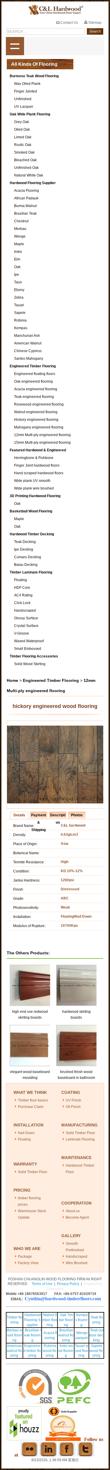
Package (25, 1256)
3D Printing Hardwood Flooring (35, 496)
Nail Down (26, 1133)
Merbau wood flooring (14, 1335)
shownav (15, 46)
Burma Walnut (25, 206)
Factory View (28, 1263)
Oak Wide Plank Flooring (30, 114)
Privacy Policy (68, 1284)
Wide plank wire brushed (34, 488)
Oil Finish (73, 1107)
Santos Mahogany (28, 358)
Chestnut (21, 221)
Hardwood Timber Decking (32, 534)
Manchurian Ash (27, 336)
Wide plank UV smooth (32, 481)
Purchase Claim (30, 1107)
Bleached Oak (25, 160)
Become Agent (77, 1217)
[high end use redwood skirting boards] (30, 967)
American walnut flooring (14, 1351)
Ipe (16, 275)
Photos (77, 815)
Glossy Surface (26, 618)
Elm (17, 259)
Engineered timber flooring (32, 1351)
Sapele (20, 313)
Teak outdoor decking (96, 1335)
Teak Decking (25, 542)
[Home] (55, 10)
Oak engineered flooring (33, 381)
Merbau (20, 229)
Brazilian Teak (25, 213)
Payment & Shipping (38, 816)
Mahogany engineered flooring (38, 427)
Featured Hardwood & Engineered (38, 450)
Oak (17, 267)
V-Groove (21, 633)
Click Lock (22, 603)
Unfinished (22, 99)
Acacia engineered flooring (35, 389)
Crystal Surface (26, 626)
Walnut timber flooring (49, 1320)
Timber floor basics (33, 1100)
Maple (19, 244)
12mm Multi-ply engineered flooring (42, 435)
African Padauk (26, 198)
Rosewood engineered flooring (39, 404)
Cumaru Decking (27, 557)
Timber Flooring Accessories (34, 656)
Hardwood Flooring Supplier (33, 183)
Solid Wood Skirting (29, 664)
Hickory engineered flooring (36, 420)
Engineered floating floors (34, 374)
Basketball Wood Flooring (31, 511)
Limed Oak (22, 137)
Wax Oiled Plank (27, 84)
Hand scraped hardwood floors (38, 473)
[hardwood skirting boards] (77, 967)
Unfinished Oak (26, 168)
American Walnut (27, 343)
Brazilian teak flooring (32, 1335)
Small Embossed (27, 649)
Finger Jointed (25, 91)
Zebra (18, 297)
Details (19, 815)
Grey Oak (21, 122)
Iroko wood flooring (65, 1351)
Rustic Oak (22, 145)
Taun (18, 282)
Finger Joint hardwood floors (37, 465)
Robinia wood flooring (49, 1351)
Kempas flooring (81, 1320)
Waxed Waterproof (29, 641)
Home (12, 680)
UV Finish (73, 1100)
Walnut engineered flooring (35, 412)
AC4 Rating (23, 595)
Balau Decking (26, 565)
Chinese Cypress (28, 351)
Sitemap (94, 23)
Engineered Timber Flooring (33, 366)
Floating (20, 580)
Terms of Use (42, 1284)
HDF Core (22, 588)
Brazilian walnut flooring (66, 1335)
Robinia (20, 320)
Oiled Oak (22, 129)
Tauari (19, 305)
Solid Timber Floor (80, 1133)
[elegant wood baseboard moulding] (30, 1027)
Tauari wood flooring (81, 1351)
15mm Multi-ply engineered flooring (42, 442)
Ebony (19, 290)
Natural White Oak (28, 175)
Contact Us (69, 23)
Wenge (20, 236)
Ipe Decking (23, 549)
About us (73, 1211)
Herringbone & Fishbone (33, 458)
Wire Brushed (76, 1263)
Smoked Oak (24, 152)
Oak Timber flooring (66, 1320)
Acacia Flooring (26, 191)
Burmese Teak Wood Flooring (34, 76)
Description (57, 816)
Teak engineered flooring (34, 397)
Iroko (18, 252)
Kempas (20, 328)
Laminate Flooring (80, 1139)
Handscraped (25, 610)
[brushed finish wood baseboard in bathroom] (77, 1027)
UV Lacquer (23, 107)
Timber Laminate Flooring (31, 572)
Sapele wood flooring (96, 1351)
